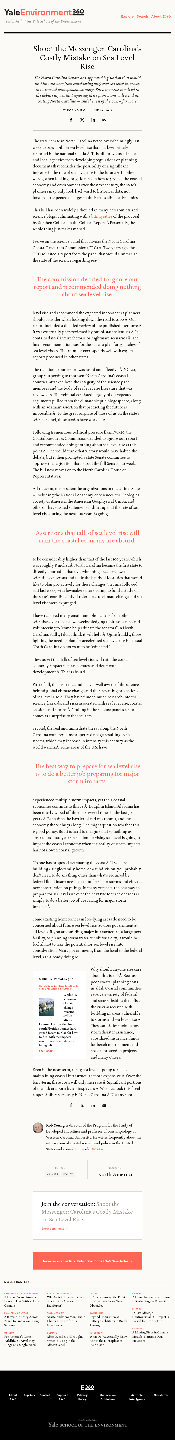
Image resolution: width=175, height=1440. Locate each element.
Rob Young (76, 110)
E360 (87, 1387)
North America (115, 1174)
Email (104, 119)
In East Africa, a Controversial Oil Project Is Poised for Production (150, 1317)
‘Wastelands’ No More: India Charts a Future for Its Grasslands (66, 1321)
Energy (136, 1293)
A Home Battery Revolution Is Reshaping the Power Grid (151, 1299)
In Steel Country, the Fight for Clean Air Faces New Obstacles (107, 1301)
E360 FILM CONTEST (16, 1313)
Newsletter (161, 1395)
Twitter (82, 119)
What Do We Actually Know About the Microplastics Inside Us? (108, 1341)
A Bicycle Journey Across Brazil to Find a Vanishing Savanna (21, 1321)
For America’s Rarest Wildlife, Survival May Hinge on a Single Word (20, 1341)
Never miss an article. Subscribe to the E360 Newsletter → (87, 1261)
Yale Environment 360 (44, 12)
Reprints (29, 1395)
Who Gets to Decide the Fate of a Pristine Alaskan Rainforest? (66, 1301)
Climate (52, 1174)
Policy (68, 1174)
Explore (127, 16)
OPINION (9, 1333)
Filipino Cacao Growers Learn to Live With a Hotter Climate (22, 1301)
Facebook (71, 119)
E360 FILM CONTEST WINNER (21, 1293)
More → (98, 1149)
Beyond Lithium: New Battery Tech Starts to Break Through (108, 1321)
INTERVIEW (96, 1333)
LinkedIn (93, 119)
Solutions (97, 1313)
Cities (94, 1293)
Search (142, 16)
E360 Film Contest (59, 1293)
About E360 (161, 16)
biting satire (101, 216)
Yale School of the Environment (56, 21)
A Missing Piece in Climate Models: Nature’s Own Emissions (150, 1336)
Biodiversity (55, 1313)
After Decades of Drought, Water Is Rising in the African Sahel (65, 1341)
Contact (44, 1395)
